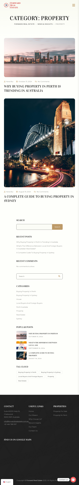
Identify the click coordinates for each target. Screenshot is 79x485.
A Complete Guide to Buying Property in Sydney (35, 253)
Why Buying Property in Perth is (43, 334)
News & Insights (35, 423)
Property (19, 311)
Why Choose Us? (35, 419)
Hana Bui (9, 82)
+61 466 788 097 (10, 424)
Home (31, 411)
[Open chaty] (73, 479)
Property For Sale (60, 411)
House (18, 299)
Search (20, 220)
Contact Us (33, 431)
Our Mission (33, 415)
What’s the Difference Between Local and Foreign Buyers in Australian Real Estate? (39, 247)
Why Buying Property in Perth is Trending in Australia (37, 242)
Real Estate (20, 315)
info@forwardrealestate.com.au (16, 421)
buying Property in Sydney (51, 372)
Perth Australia (22, 307)
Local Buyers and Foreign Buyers (29, 303)
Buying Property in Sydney (26, 295)
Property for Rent (60, 415)
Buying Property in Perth (26, 291)
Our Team (33, 427)
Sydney (19, 319)
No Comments (43, 82)
